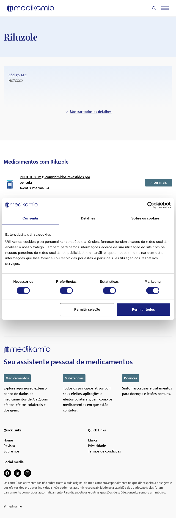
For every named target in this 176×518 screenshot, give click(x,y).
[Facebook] (7, 473)
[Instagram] (27, 473)
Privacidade (97, 446)
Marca (93, 440)
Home (8, 440)
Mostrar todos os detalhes (91, 112)
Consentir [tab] (30, 218)
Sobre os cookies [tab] (145, 218)
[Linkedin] (17, 473)
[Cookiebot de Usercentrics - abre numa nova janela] (151, 205)
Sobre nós (11, 451)
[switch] (66, 290)
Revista (9, 446)
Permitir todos (143, 309)
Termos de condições (104, 451)
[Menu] (165, 8)
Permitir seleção (87, 309)
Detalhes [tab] (88, 218)
